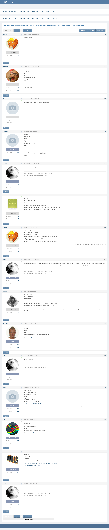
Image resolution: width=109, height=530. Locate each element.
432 (18, 411)
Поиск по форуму (24, 11)
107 (18, 90)
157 (18, 152)
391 (18, 344)
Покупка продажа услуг (43, 25)
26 (105, 355)
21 (105, 195)
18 (105, 98)
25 (105, 323)
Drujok (4, 98)
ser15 (4, 451)
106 (18, 155)
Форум (23, 2)
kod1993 (5, 291)
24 (105, 291)
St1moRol (5, 66)
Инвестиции (35, 11)
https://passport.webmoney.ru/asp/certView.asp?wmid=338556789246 (44, 432)
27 (105, 387)
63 (18, 122)
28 (18, 120)
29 (105, 451)
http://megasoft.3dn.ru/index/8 (31, 337)
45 (18, 218)
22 (105, 227)
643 (18, 408)
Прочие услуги (55, 25)
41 (18, 55)
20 (105, 163)
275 (18, 440)
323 (18, 472)
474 (18, 475)
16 (105, 34)
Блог (30, 2)
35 (18, 184)
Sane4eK (5, 195)
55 (18, 87)
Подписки (50, 2)
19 (105, 131)
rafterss (5, 163)
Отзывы (43, 2)
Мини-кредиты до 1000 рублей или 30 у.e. (74, 25)
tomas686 (5, 131)
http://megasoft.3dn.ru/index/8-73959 (48, 434)
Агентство (36, 2)
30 (105, 483)
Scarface (5, 323)
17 (105, 66)
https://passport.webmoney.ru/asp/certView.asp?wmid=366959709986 (41, 463)
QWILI (4, 419)
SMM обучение (45, 11)
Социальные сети (8, 526)
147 (18, 347)
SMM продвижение (12, 2)
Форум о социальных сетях (10, 11)
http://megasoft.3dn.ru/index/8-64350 (32, 403)
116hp (4, 387)
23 (105, 259)
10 (18, 216)
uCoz (6, 529)
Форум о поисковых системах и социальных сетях (19, 25)
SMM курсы (55, 11)
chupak (5, 34)
